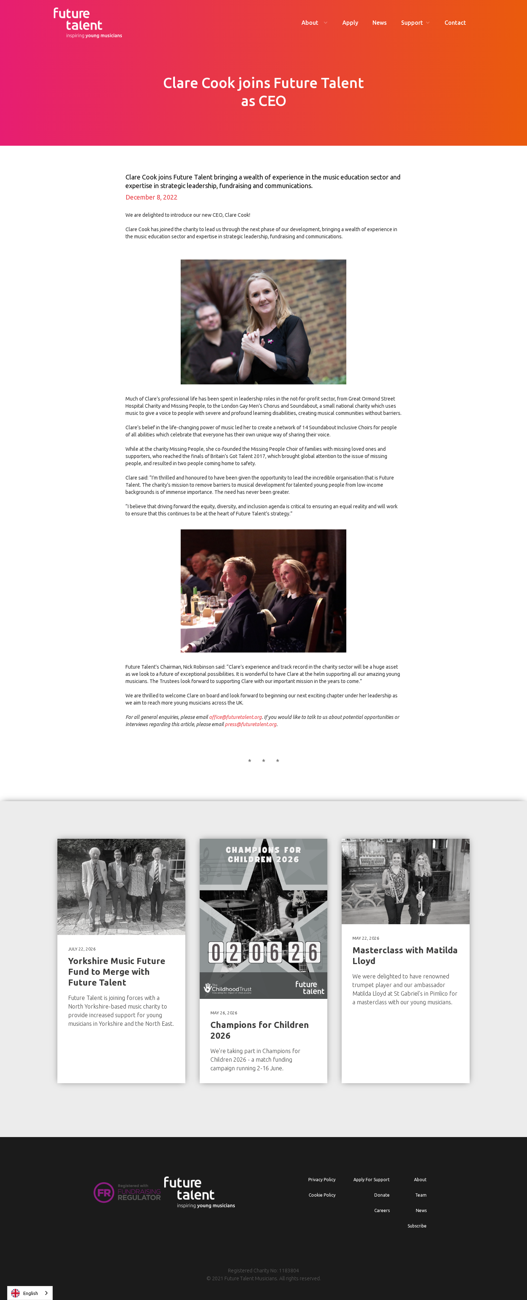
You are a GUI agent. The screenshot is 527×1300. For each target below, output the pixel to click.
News (379, 22)
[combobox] (30, 1293)
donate (382, 1195)
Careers (382, 1210)
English (30, 1293)
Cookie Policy (322, 1195)
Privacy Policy (322, 1179)
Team (421, 1195)
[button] (314, 23)
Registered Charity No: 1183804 (263, 1270)
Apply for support (371, 1179)
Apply (350, 22)
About (420, 1179)
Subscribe (417, 1226)
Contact (455, 22)
